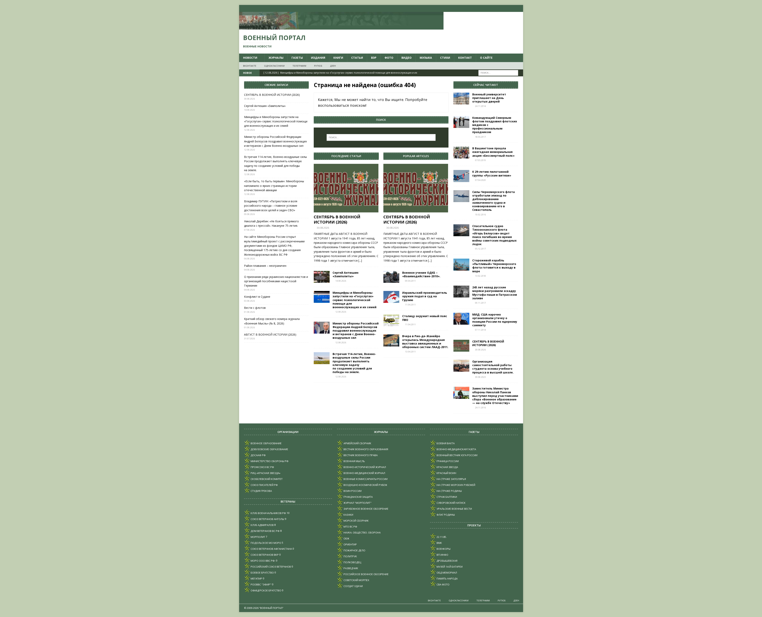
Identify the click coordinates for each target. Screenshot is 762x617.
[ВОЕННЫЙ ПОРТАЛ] (341, 27)
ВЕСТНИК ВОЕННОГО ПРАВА (360, 455)
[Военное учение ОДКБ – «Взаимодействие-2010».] (391, 277)
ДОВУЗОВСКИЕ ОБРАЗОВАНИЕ (269, 449)
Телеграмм (299, 65)
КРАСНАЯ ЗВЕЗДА (447, 467)
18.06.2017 (480, 136)
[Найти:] (498, 73)
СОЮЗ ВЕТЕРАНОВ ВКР (264, 555)
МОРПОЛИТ (257, 537)
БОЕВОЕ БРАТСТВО (262, 572)
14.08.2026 (340, 280)
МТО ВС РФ (350, 526)
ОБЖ (346, 538)
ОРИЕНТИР (350, 544)
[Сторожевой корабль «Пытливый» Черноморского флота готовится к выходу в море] (461, 265)
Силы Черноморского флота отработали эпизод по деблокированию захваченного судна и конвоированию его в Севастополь (493, 201)
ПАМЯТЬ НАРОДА (447, 578)
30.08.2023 (480, 376)
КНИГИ (338, 57)
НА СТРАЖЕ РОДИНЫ (449, 491)
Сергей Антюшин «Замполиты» (345, 274)
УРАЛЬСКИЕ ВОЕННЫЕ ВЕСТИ (454, 508)
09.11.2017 (480, 302)
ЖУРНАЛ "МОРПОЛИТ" (357, 503)
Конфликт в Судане (257, 296)
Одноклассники (274, 65)
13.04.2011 (410, 351)
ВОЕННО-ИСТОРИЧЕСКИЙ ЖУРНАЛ (364, 467)
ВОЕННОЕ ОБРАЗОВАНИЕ (266, 443)
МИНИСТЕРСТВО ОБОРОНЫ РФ (269, 461)
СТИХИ (445, 57)
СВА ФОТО (442, 584)
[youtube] (504, 8)
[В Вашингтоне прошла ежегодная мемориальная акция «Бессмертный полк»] (461, 152)
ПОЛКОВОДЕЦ (352, 562)
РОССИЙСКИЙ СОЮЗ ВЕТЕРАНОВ (270, 566)
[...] (360, 260)
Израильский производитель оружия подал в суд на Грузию (424, 296)
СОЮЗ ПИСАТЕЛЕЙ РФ (264, 485)
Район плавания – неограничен (265, 266)
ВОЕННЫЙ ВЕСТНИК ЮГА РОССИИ (456, 455)
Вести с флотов (255, 308)
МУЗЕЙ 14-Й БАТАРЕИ (449, 566)
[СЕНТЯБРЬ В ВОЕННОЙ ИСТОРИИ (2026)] (346, 188)
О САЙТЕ (486, 57)
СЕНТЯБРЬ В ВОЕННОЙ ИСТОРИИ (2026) (337, 219)
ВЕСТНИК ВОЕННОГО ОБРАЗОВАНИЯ (365, 449)
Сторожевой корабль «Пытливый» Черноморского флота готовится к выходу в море (494, 265)
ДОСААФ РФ (258, 455)
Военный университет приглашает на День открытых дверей (489, 97)
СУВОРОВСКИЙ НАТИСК (451, 503)
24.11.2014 (480, 106)
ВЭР (373, 57)
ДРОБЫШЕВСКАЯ (446, 560)
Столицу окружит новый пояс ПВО (424, 317)
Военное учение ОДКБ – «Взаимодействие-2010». (421, 274)
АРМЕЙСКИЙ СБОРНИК (357, 443)
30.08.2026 (323, 227)
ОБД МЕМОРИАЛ (446, 572)
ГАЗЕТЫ (297, 57)
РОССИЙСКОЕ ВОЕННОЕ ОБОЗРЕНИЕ (366, 574)
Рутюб (318, 65)
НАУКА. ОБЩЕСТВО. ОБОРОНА (362, 532)
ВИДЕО (406, 57)
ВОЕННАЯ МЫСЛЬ (354, 461)
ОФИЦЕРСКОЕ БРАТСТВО (265, 590)
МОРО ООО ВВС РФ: (262, 560)
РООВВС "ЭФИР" (260, 584)
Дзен (333, 65)
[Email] (511, 8)
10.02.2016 (480, 214)
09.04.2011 (410, 280)
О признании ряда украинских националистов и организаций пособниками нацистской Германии (276, 281)
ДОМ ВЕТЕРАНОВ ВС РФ (265, 531)
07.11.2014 (480, 329)
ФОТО (389, 57)
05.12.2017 (480, 248)
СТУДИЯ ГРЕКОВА (261, 491)
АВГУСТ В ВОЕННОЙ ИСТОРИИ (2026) (270, 334)
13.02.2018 (480, 275)
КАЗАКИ (348, 514)
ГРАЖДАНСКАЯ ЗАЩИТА (358, 497)
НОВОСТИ (250, 57)
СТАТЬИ (357, 57)
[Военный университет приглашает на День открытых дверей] (461, 99)
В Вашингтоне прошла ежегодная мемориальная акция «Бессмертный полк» (493, 151)
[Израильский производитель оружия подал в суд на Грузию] (391, 297)
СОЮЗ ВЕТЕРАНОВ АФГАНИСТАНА (271, 549)
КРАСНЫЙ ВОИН (446, 473)
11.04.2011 (410, 304)
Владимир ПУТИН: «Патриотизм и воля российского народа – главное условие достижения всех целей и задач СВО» (270, 205)
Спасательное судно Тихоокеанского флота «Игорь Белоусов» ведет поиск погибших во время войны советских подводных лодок (494, 235)
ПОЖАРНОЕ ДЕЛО (354, 550)
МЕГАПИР (256, 578)
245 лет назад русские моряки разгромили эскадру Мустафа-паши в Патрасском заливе (494, 292)
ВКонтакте (249, 65)
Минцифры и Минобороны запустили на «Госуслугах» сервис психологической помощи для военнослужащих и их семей (354, 300)
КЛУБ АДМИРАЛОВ (262, 525)
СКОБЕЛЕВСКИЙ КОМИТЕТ (266, 479)
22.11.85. (441, 537)
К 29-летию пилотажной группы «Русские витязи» (491, 173)
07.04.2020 (480, 179)
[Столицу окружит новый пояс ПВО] (391, 320)
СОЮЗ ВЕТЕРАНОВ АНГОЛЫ (267, 519)
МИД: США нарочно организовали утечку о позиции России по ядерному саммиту (494, 320)
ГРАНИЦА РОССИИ (447, 461)
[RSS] (519, 8)
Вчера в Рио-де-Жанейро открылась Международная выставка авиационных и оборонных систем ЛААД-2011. (425, 341)
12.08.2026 (340, 311)
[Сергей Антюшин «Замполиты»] (322, 277)
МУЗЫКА (426, 57)
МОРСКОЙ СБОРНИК (356, 520)
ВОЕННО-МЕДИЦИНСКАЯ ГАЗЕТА (456, 449)
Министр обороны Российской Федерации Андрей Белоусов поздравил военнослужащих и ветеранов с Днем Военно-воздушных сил (356, 330)
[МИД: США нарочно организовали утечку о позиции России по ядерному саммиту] (461, 319)
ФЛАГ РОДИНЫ (445, 514)
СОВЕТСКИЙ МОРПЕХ (356, 580)
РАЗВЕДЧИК (350, 568)
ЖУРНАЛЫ (275, 57)
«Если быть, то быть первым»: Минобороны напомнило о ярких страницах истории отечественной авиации (274, 185)
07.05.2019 (480, 160)
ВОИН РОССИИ (352, 491)
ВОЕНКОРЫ (443, 549)
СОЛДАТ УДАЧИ (353, 586)
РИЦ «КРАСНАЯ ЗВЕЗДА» (265, 473)
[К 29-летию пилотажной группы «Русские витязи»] (461, 176)
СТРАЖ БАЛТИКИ (446, 497)
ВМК (439, 543)
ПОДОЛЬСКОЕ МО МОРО (265, 543)
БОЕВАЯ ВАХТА (445, 443)
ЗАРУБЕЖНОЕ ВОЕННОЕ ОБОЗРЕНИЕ (365, 508)
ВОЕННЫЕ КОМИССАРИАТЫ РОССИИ (365, 479)
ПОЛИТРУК (350, 556)
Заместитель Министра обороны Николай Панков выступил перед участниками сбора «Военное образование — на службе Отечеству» (495, 396)
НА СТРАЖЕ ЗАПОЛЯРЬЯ (451, 479)
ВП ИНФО (442, 555)
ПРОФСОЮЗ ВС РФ (262, 467)
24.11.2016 (480, 407)
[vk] (496, 8)
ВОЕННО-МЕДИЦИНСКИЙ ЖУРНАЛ (364, 473)
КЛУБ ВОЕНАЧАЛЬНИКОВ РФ (268, 513)
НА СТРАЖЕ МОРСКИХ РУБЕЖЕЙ (455, 485)
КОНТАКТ (465, 57)
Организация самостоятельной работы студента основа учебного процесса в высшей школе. (493, 367)
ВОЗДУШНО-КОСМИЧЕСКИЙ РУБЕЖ (365, 485)
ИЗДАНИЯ (318, 57)
